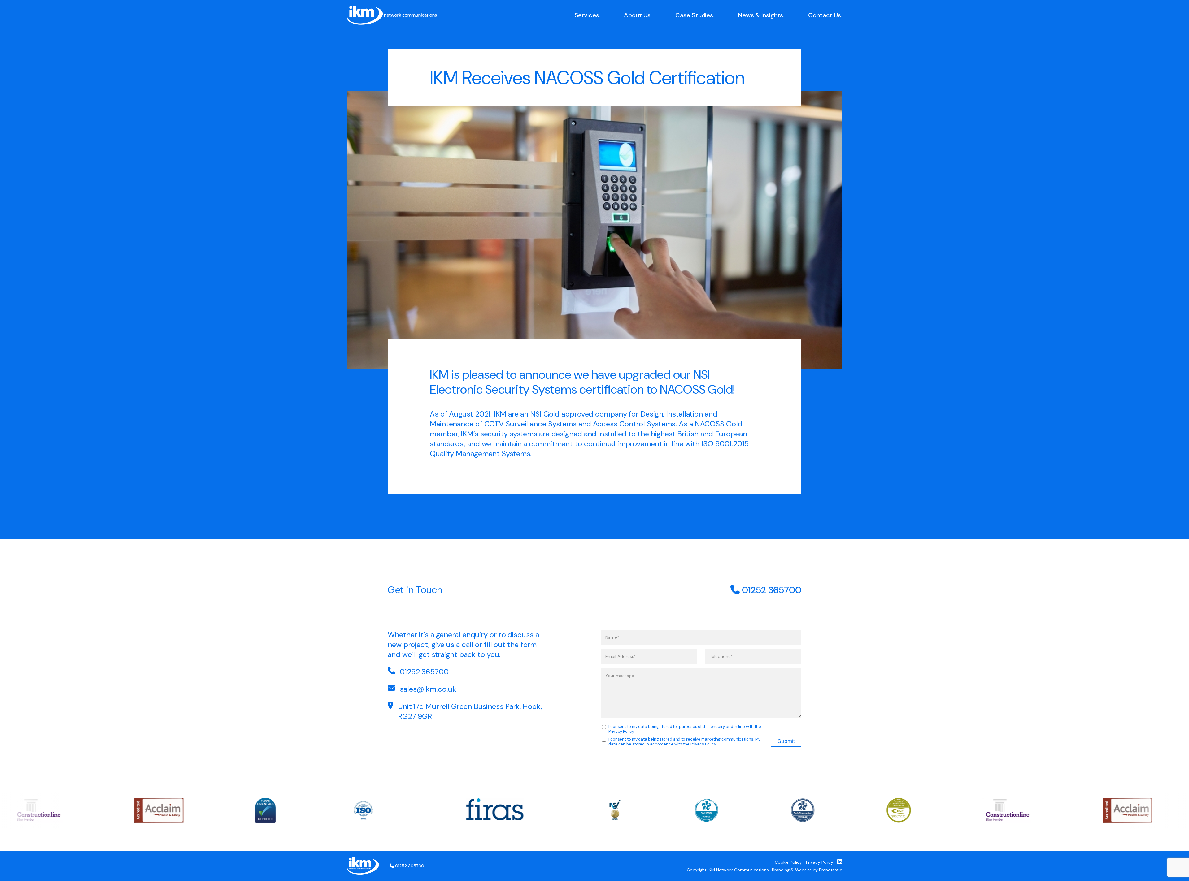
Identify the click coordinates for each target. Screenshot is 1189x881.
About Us (637, 15)
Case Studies (694, 15)
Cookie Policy (788, 862)
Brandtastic (830, 870)
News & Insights (760, 15)
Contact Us (824, 15)
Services (587, 15)
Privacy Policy (621, 731)
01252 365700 (770, 589)
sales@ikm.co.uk (428, 689)
